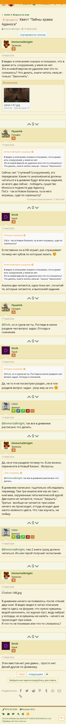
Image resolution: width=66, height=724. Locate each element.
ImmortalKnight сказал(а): (17, 151)
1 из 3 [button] (21, 674)
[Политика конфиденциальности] (18, 714)
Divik (15, 214)
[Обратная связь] (8, 714)
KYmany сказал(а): (13, 235)
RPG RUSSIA (11, 709)
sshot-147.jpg (12, 105)
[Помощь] (23, 714)
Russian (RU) (28, 709)
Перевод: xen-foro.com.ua (14, 721)
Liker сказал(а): (11, 472)
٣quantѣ (17, 131)
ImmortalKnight (12, 28)
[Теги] (3, 714)
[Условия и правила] (13, 714)
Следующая (35, 674)
